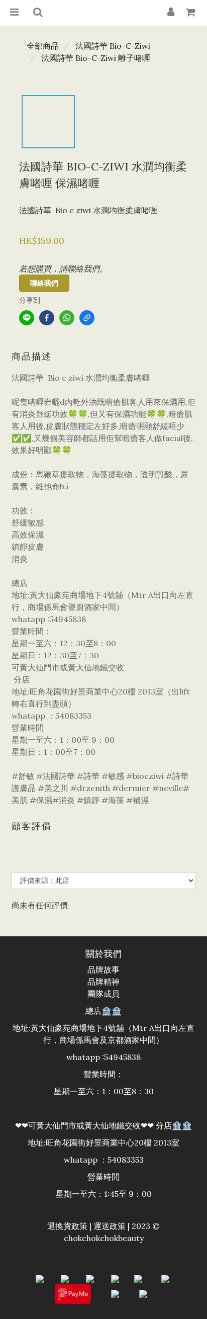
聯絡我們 (44, 283)
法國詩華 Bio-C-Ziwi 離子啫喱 (95, 58)
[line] (26, 317)
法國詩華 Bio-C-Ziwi (112, 46)
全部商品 (43, 46)
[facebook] (46, 317)
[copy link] (86, 317)
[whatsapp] (66, 317)
